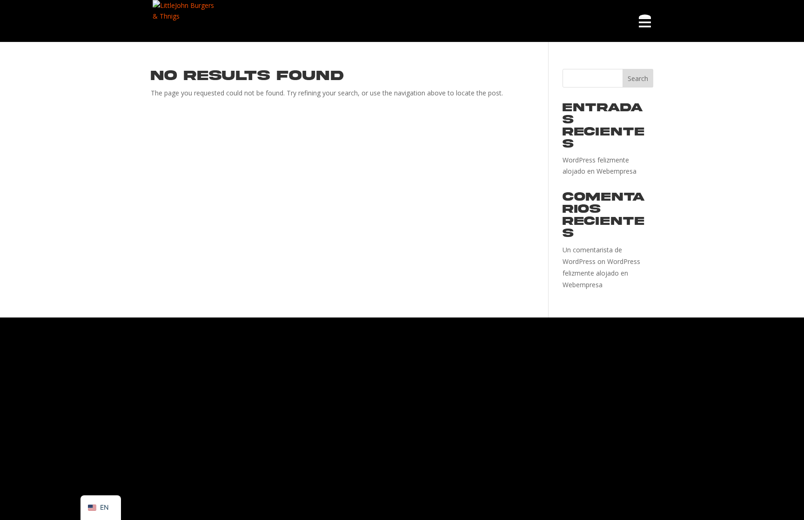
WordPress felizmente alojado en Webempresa (601, 273)
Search (638, 78)
